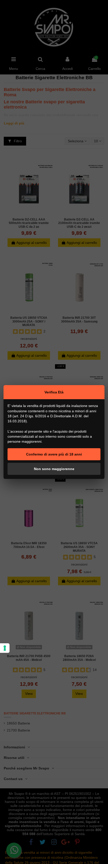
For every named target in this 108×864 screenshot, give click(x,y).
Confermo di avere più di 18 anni (54, 454)
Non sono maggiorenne (54, 469)
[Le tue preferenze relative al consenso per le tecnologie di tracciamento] (5, 648)
